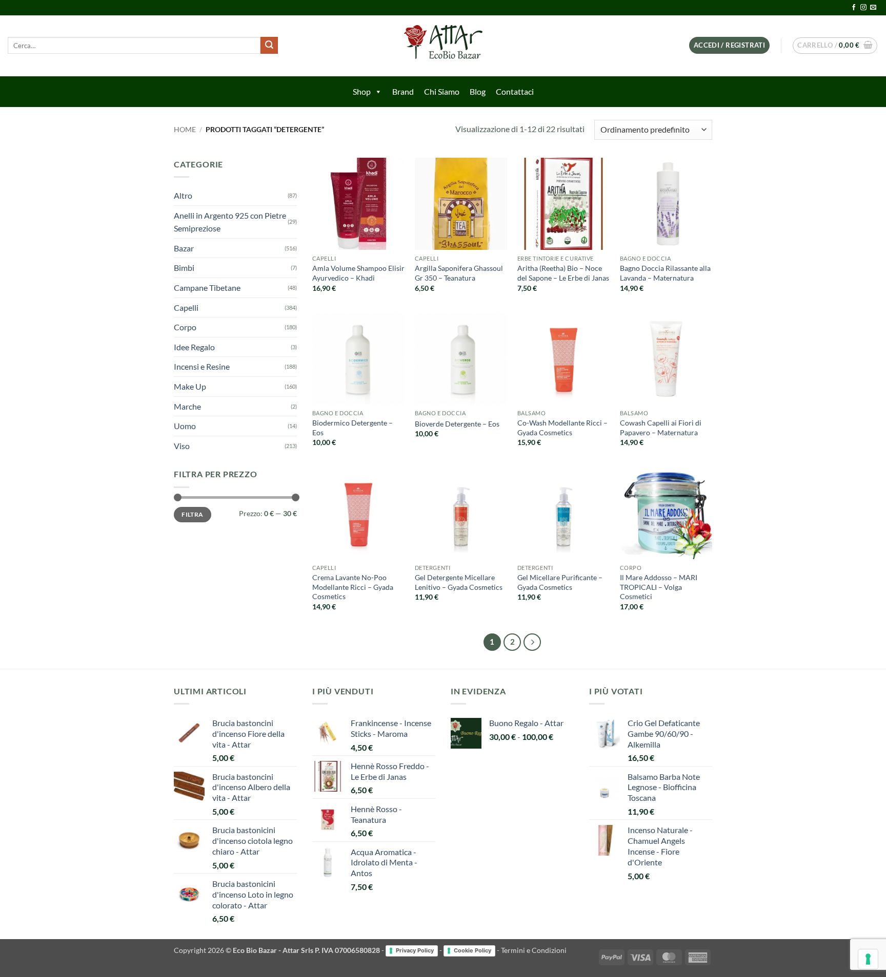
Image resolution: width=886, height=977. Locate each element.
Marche (187, 406)
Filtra (192, 514)
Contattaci (515, 91)
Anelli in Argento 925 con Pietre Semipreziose (230, 221)
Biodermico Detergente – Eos (352, 427)
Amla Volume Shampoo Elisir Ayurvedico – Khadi (358, 273)
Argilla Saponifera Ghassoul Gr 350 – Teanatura (459, 273)
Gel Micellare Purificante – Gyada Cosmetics (559, 582)
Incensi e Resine (202, 366)
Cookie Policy (472, 950)
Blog (478, 91)
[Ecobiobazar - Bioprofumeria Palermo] (443, 46)
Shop (362, 91)
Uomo (185, 426)
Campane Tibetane (207, 287)
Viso (182, 446)
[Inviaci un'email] (873, 7)
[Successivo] (532, 642)
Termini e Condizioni (534, 950)
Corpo (185, 327)
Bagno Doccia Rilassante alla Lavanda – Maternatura (665, 273)
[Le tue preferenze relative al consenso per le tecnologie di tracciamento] (868, 959)
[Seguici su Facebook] (854, 7)
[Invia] (269, 45)
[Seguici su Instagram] (863, 7)
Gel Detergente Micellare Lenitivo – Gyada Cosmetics (458, 582)
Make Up (190, 386)
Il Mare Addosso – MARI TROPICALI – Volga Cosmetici (658, 587)
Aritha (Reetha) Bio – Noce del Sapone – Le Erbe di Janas (563, 273)
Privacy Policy (415, 950)
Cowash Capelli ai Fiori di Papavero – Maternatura (660, 427)
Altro (183, 195)
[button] (729, 45)
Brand (403, 91)
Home (185, 129)
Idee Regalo (194, 347)
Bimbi (184, 267)
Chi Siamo (441, 91)
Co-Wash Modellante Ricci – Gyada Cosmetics (562, 427)
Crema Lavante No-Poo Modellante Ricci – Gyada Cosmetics (352, 587)
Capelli (186, 307)
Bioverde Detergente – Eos (457, 423)
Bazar (184, 248)
